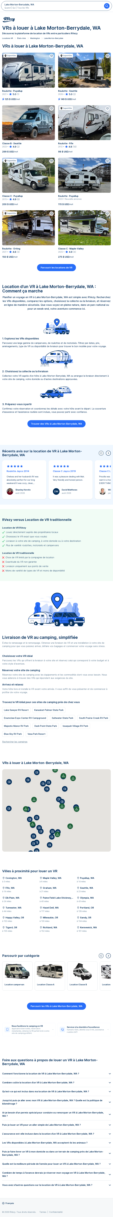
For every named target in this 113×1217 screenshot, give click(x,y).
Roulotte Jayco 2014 (18, 471)
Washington (35, 38)
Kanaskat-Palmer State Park (49, 710)
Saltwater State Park (62, 718)
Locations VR (7, 38)
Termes (42, 1212)
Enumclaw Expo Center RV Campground (25, 718)
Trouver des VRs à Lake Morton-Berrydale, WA (56, 423)
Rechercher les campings (14, 741)
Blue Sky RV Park (13, 734)
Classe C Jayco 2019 (64, 471)
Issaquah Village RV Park (75, 726)
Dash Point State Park (45, 726)
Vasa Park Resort (36, 734)
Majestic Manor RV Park (16, 726)
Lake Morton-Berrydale (53, 38)
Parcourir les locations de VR (56, 267)
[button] (41, 831)
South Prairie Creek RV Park (93, 718)
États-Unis (21, 38)
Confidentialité (56, 1212)
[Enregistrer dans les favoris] (51, 56)
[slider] (12, 94)
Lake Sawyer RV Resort (16, 710)
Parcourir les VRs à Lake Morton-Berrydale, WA (56, 1006)
